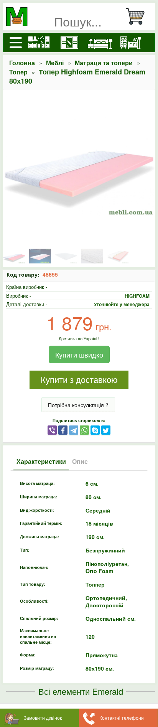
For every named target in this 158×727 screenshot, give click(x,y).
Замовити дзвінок (43, 717)
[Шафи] (69, 42)
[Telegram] (73, 429)
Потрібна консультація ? (78, 405)
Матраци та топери (104, 62)
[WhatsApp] (84, 429)
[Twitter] (105, 429)
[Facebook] (62, 429)
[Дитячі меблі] (130, 42)
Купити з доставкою (79, 380)
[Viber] (52, 429)
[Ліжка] (100, 42)
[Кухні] (38, 42)
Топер (18, 72)
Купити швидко (79, 354)
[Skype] (95, 429)
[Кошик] (138, 16)
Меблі (55, 62)
